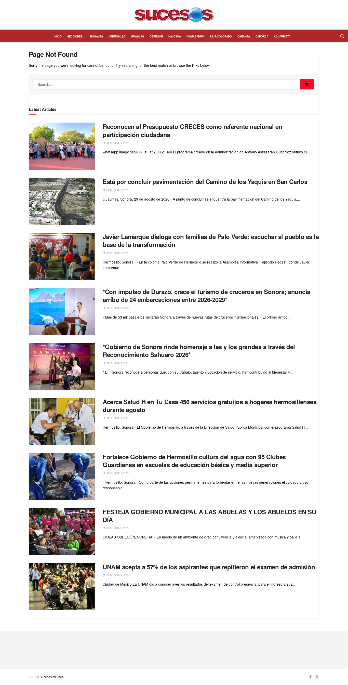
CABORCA (262, 36)
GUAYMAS (137, 36)
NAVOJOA (174, 36)
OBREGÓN (156, 36)
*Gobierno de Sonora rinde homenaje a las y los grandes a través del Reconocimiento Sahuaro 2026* (199, 350)
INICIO (58, 36)
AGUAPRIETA (282, 36)
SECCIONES (75, 36)
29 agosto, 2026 (117, 143)
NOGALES (96, 36)
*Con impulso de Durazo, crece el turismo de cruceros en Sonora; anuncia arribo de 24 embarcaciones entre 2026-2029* (206, 295)
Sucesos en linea (52, 677)
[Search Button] (307, 84)
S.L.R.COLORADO (221, 36)
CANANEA (243, 36)
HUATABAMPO (195, 36)
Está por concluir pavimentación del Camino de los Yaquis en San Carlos (205, 181)
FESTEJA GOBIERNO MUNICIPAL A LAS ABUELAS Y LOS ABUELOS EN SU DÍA (209, 515)
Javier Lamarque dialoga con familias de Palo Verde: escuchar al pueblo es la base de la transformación (211, 240)
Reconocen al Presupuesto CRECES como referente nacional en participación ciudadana (192, 130)
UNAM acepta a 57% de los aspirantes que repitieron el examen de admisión (209, 566)
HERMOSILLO (117, 36)
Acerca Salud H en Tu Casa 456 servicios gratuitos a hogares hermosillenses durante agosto (209, 405)
